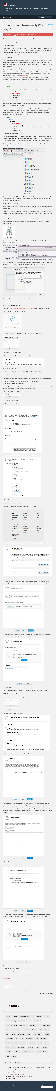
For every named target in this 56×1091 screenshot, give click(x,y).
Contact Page (37, 1021)
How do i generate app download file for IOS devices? (20, 1076)
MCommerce (44, 1038)
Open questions (44, 8)
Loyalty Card (29, 1038)
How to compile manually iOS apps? (16, 1074)
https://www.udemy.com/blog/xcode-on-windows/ (16, 54)
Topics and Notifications (41, 1051)
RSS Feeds (44, 1047)
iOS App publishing (12, 1072)
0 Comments (34, 34)
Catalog (29, 1021)
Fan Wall (34, 1029)
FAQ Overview (31, 1085)
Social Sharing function (27, 1051)
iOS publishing (9, 1038)
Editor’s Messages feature (44, 1025)
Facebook (16, 1029)
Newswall (22, 1043)
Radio (38, 1047)
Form (7, 1034)
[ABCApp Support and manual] (9, 4)
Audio (7, 1021)
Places (46, 1043)
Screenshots (8, 1051)
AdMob (8, 1016)
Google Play (21, 1034)
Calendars (21, 1021)
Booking (14, 1021)
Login (7, 10)
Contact (8, 1086)
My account (14, 1043)
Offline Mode (31, 1043)
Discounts (32, 1025)
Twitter (7, 1056)
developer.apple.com (25, 75)
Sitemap (37, 1085)
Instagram (47, 1034)
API (33, 1016)
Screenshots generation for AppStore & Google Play (20, 1071)
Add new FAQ (27, 8)
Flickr (41, 1029)
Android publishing (24, 1016)
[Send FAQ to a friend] (12, 1006)
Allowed (15, 1016)
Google (13, 1034)
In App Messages (37, 1034)
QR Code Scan (21, 1047)
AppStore (47, 1016)
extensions (8, 1029)
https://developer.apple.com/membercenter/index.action (23, 308)
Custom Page (23, 1025)
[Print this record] (9, 1006)
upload (14, 1056)
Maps (36, 1038)
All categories (19, 8)
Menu (7, 1043)
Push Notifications (10, 1047)
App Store (39, 1016)
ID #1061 (50, 24)
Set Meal (17, 1051)
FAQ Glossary (44, 1085)
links (21, 1038)
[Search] (39, 17)
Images (28, 1034)
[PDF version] (6, 1006)
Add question (36, 8)
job (16, 1038)
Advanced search (10, 8)
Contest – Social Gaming (11, 1025)
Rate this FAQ (8, 986)
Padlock (40, 1043)
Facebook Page (25, 1029)
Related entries (6, 978)
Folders (47, 1029)
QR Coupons (30, 1047)
